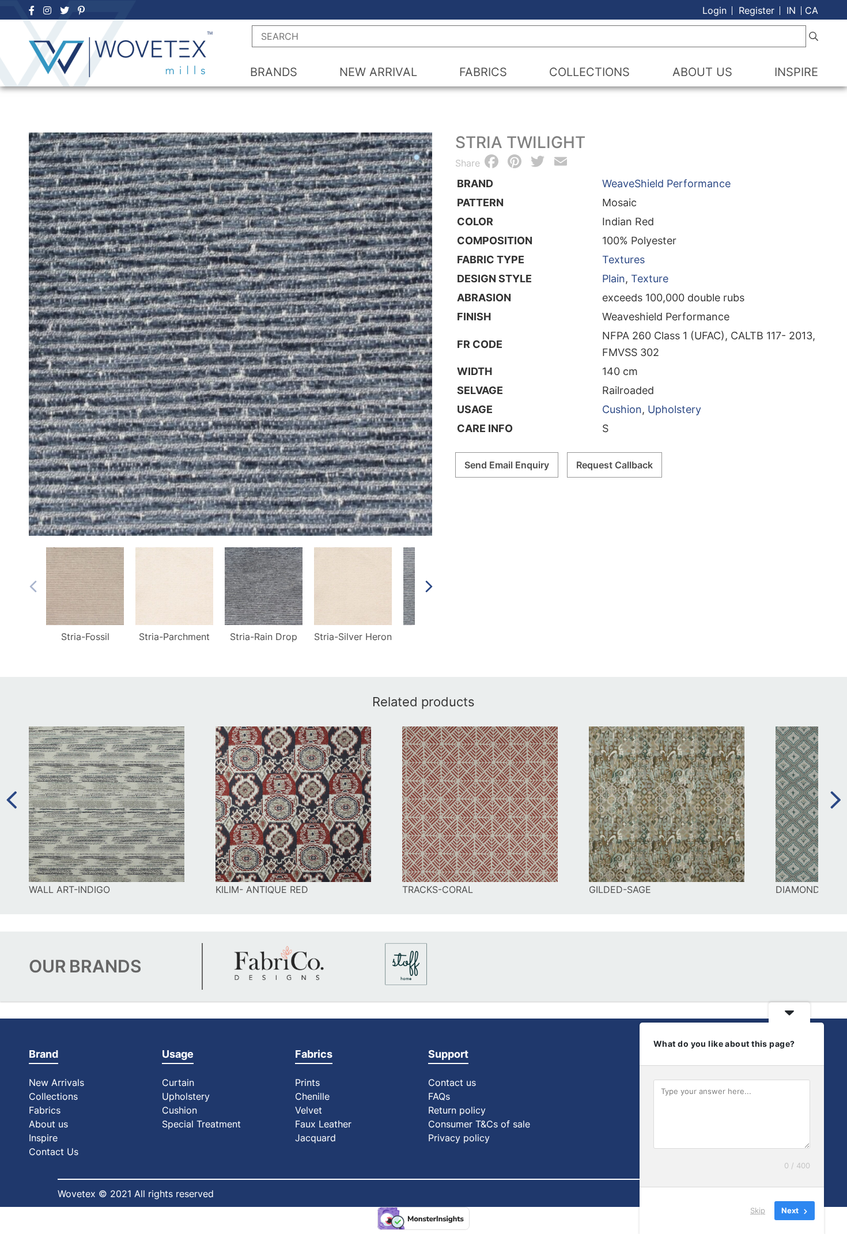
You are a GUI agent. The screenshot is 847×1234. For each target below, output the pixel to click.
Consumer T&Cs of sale (479, 1124)
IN (791, 10)
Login (714, 10)
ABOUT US (702, 72)
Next (428, 586)
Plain (613, 278)
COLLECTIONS (589, 72)
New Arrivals (56, 1082)
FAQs (439, 1096)
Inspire (43, 1138)
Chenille (312, 1096)
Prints (307, 1082)
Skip (757, 1210)
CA (811, 10)
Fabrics (44, 1110)
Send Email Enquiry (506, 465)
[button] (418, 158)
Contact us (452, 1082)
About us (48, 1124)
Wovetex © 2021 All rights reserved (136, 1193)
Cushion (622, 409)
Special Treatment (201, 1124)
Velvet (308, 1110)
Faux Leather (324, 1124)
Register (756, 10)
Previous (32, 586)
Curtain (178, 1082)
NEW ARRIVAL (378, 72)
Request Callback (614, 465)
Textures (623, 259)
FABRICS (483, 72)
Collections (53, 1096)
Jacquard (315, 1138)
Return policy (457, 1110)
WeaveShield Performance (666, 183)
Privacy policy (459, 1138)
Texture (649, 278)
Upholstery (674, 409)
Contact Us (53, 1151)
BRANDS (273, 72)
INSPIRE (796, 72)
